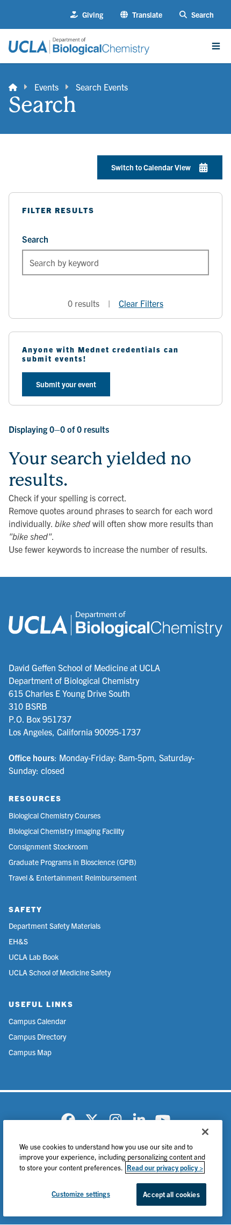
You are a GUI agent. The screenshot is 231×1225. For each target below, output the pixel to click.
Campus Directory (37, 1036)
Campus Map (30, 1052)
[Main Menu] (216, 46)
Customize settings (81, 1193)
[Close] (205, 1132)
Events (46, 86)
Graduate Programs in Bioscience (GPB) (72, 862)
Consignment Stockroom (48, 846)
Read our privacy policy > (165, 1167)
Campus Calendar (37, 1021)
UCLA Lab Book (34, 956)
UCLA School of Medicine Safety (60, 972)
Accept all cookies (171, 1194)
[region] (113, 1168)
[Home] (13, 86)
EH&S (18, 941)
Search (35, 239)
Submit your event (66, 384)
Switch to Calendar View (151, 167)
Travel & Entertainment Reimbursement (73, 877)
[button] (141, 15)
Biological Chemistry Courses (54, 815)
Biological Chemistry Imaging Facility (66, 831)
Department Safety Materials (54, 925)
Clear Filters (141, 303)
